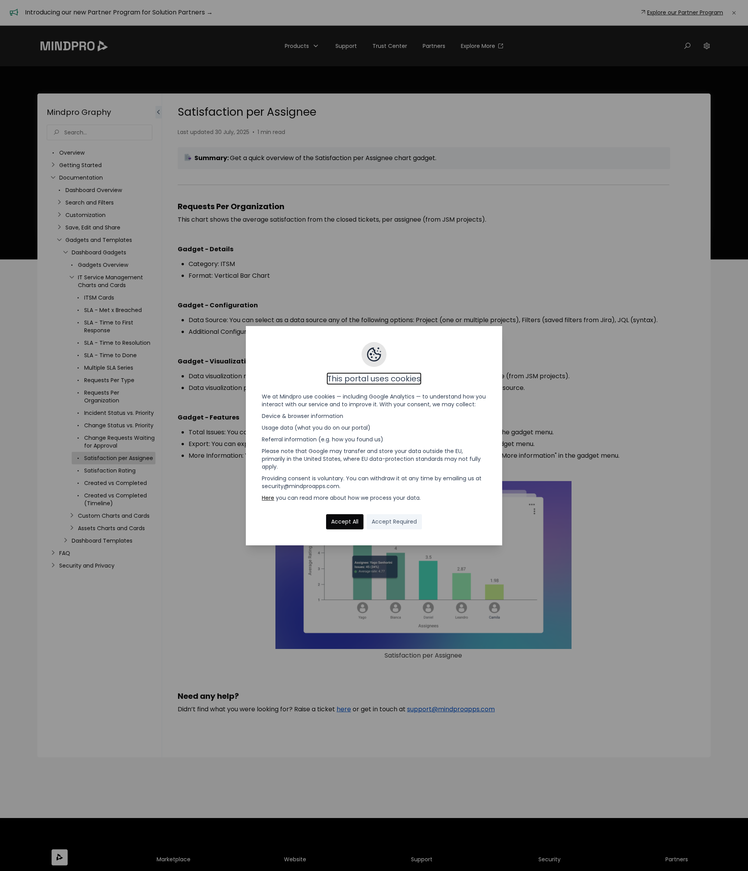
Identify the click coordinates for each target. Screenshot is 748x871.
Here (268, 498)
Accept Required (394, 521)
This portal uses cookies (374, 378)
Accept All (344, 521)
